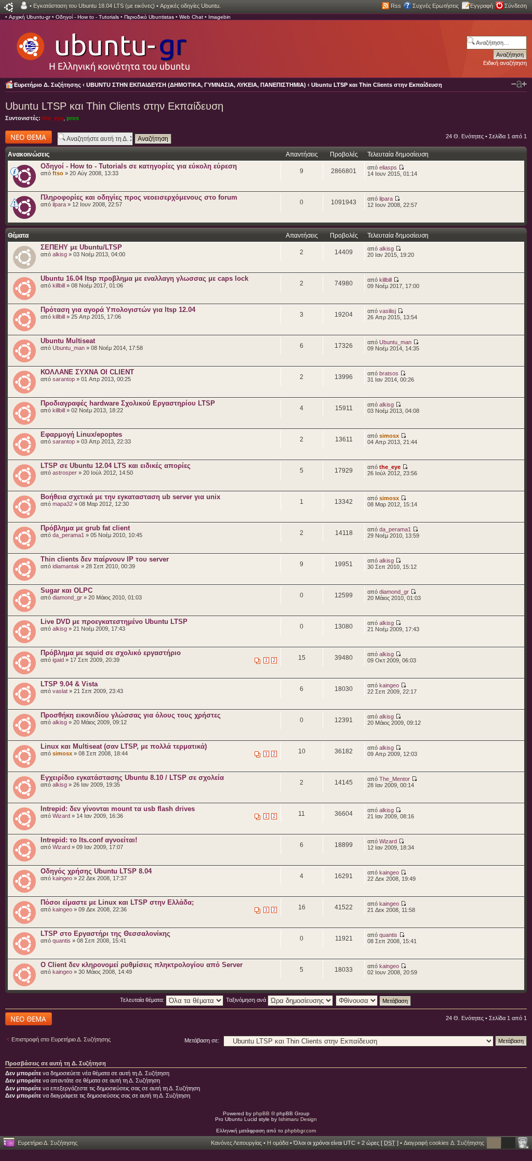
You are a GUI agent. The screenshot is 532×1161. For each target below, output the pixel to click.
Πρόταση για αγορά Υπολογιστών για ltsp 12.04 (118, 310)
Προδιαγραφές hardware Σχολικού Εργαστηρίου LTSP (128, 403)
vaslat (60, 691)
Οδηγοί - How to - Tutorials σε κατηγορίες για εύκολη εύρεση (139, 166)
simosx (389, 436)
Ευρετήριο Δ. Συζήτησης (47, 85)
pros (72, 118)
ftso (57, 173)
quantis (61, 940)
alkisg (59, 254)
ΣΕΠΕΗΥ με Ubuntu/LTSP (81, 247)
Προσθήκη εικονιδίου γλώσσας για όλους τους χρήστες (131, 715)
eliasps (388, 167)
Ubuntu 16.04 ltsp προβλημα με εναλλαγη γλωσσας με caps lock (144, 278)
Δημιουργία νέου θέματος (25, 137)
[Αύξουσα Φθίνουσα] (374, 1000)
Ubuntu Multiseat (68, 341)
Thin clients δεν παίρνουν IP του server (105, 559)
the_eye (52, 118)
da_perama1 (68, 535)
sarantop (63, 379)
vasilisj (387, 311)
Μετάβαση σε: (201, 1040)
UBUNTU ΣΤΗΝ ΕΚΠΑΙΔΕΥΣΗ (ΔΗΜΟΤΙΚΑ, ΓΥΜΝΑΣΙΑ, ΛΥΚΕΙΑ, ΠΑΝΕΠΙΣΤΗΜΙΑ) (196, 85)
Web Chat (191, 17)
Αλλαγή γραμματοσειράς (519, 84)
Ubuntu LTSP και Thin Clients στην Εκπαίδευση (376, 85)
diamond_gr (67, 597)
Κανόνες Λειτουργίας (236, 1143)
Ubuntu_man (68, 348)
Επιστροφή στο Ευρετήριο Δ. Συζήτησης (61, 1039)
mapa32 (62, 504)
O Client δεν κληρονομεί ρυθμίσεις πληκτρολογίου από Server (142, 965)
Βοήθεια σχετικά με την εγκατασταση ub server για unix (130, 497)
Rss (396, 6)
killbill (58, 285)
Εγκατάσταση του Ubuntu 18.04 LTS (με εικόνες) (94, 6)
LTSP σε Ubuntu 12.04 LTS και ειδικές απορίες (116, 465)
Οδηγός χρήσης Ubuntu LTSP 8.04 (96, 871)
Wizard (61, 816)
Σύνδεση (515, 6)
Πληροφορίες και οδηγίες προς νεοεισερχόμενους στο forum (139, 197)
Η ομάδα (277, 1143)
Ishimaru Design (297, 1119)
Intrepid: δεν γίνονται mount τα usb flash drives (118, 809)
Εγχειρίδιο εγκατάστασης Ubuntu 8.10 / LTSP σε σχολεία (132, 777)
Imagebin (219, 17)
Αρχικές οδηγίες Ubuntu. (190, 6)
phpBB (261, 1113)
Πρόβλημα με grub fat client (85, 528)
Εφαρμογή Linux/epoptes (81, 434)
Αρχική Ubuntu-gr (29, 17)
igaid (58, 660)
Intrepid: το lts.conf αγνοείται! (89, 840)
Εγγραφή (481, 6)
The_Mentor (394, 779)
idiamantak (65, 566)
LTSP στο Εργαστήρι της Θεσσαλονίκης (105, 933)
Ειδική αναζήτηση (505, 63)
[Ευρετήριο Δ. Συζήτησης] (102, 46)
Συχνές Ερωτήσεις (436, 6)
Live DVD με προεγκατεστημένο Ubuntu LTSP (114, 621)
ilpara (59, 204)
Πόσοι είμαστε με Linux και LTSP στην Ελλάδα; (117, 902)
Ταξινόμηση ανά (247, 1000)
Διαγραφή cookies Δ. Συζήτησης (444, 1143)
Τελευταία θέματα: (143, 1000)
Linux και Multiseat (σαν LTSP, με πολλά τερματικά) (124, 746)
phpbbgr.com (300, 1130)
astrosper (64, 472)
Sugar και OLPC (66, 590)
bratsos (388, 373)
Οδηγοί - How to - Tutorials (87, 17)
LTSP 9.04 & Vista (69, 684)
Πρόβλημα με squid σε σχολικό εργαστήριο (111, 653)
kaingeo (389, 685)
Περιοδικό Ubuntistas (149, 17)
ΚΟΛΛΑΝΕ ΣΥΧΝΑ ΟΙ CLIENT (87, 372)
